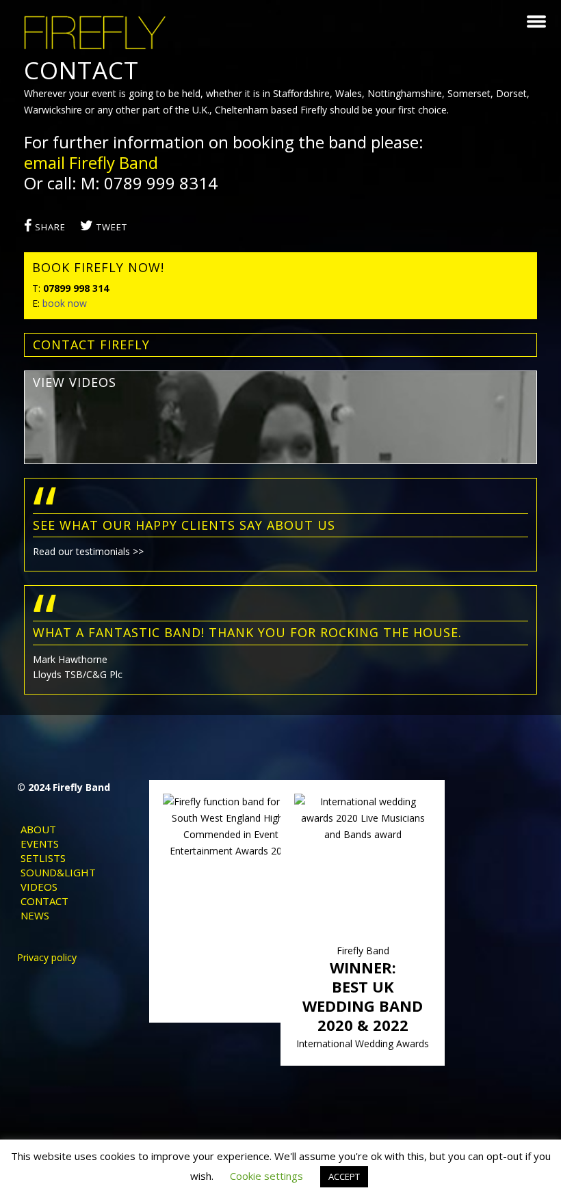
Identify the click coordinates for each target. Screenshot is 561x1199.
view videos (74, 382)
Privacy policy (47, 957)
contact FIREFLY (91, 344)
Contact (44, 901)
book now (64, 303)
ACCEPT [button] (344, 1176)
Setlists (43, 858)
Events (40, 843)
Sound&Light (58, 872)
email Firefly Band (91, 162)
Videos (39, 886)
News (35, 915)
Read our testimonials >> (88, 551)
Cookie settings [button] (266, 1176)
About (38, 829)
